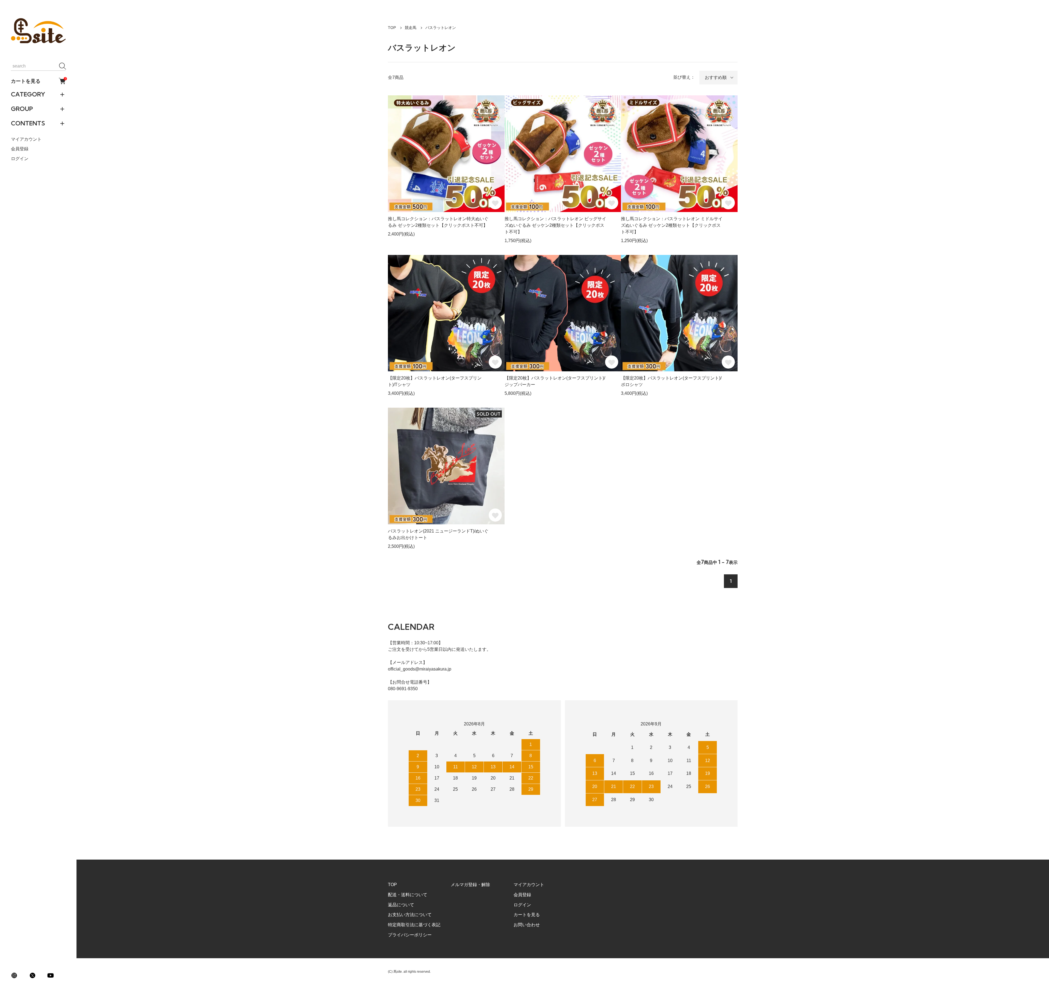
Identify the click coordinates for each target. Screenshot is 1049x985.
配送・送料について (407, 894)
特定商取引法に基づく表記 (414, 924)
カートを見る (38, 81)
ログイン (19, 158)
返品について (401, 904)
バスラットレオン (440, 27)
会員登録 (19, 148)
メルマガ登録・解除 (470, 884)
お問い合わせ (527, 924)
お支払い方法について (410, 914)
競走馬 (410, 27)
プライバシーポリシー (410, 935)
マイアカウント (26, 139)
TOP (392, 27)
